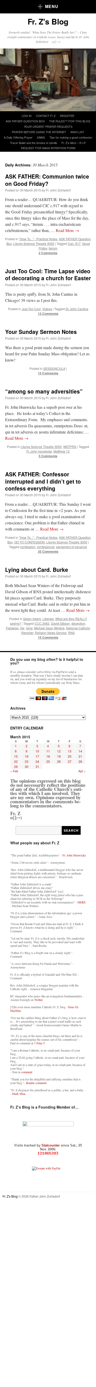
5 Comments (48, 456)
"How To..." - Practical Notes (38, 239)
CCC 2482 (42, 623)
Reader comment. (36, 1083)
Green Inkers (32, 618)
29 (16, 766)
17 (37, 756)
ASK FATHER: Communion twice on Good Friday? (47, 179)
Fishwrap (12, 628)
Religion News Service (51, 632)
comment (26, 1072)
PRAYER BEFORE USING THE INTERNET (39, 132)
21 (80, 756)
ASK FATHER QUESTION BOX (25, 121)
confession (27, 546)
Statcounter (51, 1145)
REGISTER (67, 116)
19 (59, 756)
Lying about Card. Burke (36, 569)
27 (69, 761)
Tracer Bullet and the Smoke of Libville (33, 143)
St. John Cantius (77, 309)
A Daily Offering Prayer (18, 137)
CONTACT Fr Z (46, 116)
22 (16, 761)
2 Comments (48, 253)
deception (78, 623)
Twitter (38, 1000)
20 (69, 756)
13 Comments (48, 313)
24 (37, 761)
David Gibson (60, 623)
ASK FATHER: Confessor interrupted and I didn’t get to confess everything (43, 481)
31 (37, 766)
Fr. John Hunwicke (39, 451)
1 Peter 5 (39, 1043)
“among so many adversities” (44, 391)
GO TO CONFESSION (29, 542)
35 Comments (48, 551)
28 (80, 761)
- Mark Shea (17, 1094)
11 (48, 751)
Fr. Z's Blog (48, 21)
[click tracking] (48, 1153)
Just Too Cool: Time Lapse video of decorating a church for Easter (48, 274)
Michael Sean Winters (49, 628)
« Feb (14, 771)
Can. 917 (74, 243)
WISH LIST (77, 132)
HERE (82, 902)
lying (29, 628)
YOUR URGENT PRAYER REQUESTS (48, 126)
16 (26, 756)
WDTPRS (69, 446)
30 (26, 766)
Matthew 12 (62, 451)
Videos (47, 309)
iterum (53, 248)
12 (59, 751)
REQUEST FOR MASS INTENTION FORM (48, 148)
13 (69, 751)
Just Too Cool (31, 309)
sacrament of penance (71, 546)
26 (59, 761)
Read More (67, 230)
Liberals (48, 618)
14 (80, 751)
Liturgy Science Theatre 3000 (33, 243)
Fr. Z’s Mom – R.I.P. (73, 143)
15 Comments (48, 373)
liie (22, 628)
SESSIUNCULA (54, 368)
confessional (46, 546)
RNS (71, 632)
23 (26, 761)
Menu (51, 6)
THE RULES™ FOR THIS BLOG (69, 121)
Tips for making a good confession (70, 137)
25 (48, 761)
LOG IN (26, 116)
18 (48, 756)
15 (16, 756)
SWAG (41, 137)
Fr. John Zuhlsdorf (58, 190)
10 (37, 751)
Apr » (82, 771)
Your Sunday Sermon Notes (41, 331)
